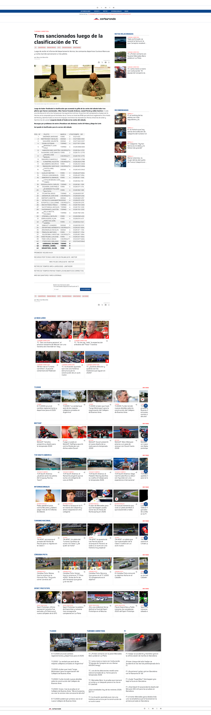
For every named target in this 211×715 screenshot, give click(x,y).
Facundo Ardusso (66, 47)
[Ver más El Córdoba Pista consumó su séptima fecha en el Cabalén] (125, 563)
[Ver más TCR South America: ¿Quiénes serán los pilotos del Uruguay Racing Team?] (48, 464)
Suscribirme (85, 289)
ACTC (59, 47)
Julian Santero (77, 47)
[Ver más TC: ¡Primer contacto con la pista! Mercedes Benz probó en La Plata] (120, 57)
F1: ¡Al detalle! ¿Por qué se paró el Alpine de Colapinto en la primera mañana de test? (109, 14)
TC (35, 47)
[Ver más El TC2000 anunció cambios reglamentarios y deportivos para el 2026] (48, 396)
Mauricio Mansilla (42, 57)
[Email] (114, 7)
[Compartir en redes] (69, 341)
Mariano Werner (51, 47)
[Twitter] (101, 7)
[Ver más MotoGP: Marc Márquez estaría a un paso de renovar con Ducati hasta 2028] (125, 432)
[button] (86, 11)
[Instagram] (110, 7)
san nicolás (85, 296)
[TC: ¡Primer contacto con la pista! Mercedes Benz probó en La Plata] (105, 642)
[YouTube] (106, 7)
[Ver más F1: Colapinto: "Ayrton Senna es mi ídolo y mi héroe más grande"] (120, 147)
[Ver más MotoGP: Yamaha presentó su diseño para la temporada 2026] (48, 432)
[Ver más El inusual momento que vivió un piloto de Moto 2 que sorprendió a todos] (125, 496)
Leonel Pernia (41, 47)
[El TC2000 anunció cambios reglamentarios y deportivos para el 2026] (68, 642)
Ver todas (146, 387)
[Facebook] (97, 7)
